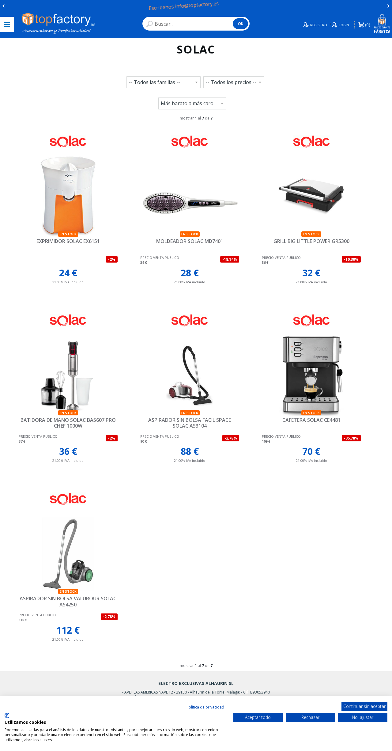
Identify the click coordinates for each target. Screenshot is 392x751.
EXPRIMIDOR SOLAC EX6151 (68, 241)
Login (344, 25)
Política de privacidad (205, 707)
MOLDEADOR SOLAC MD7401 (189, 241)
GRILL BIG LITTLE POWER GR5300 (311, 241)
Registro (318, 25)
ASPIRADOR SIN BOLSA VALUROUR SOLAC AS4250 (68, 601)
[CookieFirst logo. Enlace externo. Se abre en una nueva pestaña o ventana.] (7, 715)
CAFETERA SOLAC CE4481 (311, 420)
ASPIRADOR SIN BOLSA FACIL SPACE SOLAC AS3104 (189, 423)
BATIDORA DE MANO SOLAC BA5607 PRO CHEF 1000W (68, 423)
